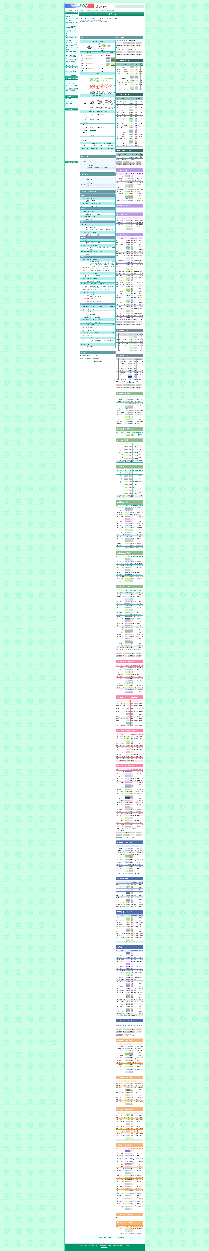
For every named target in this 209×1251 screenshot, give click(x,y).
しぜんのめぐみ (122, 756)
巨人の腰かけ (98, 268)
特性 (98, 73)
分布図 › (112, 306)
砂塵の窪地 (105, 268)
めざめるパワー (121, 776)
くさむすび (121, 280)
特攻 (82, 63)
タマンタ (95, 1237)
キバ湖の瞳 (103, 263)
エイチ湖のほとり (95, 287)
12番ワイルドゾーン (95, 335)
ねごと (121, 275)
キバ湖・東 (96, 263)
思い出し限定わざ (123, 205)
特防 (82, 65)
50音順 (104, 1237)
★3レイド (92, 314)
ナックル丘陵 (100, 270)
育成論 (104, 1242)
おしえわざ (120, 355)
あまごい (121, 264)
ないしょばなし (121, 826)
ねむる (121, 282)
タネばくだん (123, 138)
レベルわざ (120, 60)
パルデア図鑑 (86, 10)
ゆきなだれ (121, 260)
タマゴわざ (120, 214)
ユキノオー (90, 165)
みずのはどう (123, 118)
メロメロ (121, 532)
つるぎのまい (123, 110)
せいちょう (125, 80)
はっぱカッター (125, 75)
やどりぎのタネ (125, 82)
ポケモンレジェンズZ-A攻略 (79, 1242)
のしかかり (123, 112)
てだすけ (121, 295)
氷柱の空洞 (100, 290)
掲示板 (108, 1242)
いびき (121, 523)
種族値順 (122, 1237)
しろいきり (125, 71)
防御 (82, 60)
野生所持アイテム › (94, 135)
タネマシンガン (123, 116)
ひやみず (123, 134)
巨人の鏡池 (104, 264)
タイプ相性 (103, 52)
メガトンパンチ (121, 507)
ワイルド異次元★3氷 (107, 340)
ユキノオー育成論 (86, 355)
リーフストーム (125, 89)
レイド (87, 314)
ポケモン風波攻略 (69, 1242)
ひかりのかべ (121, 516)
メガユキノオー (91, 183)
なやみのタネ (122, 725)
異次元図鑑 (111, 10)
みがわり (123, 127)
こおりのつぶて (125, 73)
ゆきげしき (121, 266)
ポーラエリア (93, 327)
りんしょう (121, 547)
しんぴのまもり (121, 518)
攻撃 (82, 58)
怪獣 (109, 145)
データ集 (100, 1242)
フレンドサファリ (94, 229)
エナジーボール (123, 107)
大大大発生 (86, 301)
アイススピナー (121, 293)
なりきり (122, 718)
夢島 (88, 219)
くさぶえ (121, 676)
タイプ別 (109, 1237)
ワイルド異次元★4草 (95, 340)
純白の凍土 (93, 295)
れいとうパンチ (123, 105)
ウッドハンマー (125, 84)
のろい (121, 317)
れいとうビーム (123, 101)
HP (81, 55)
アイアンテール (123, 368)
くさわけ (123, 136)
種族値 (89, 52)
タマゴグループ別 (115, 1237)
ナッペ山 (92, 309)
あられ (121, 536)
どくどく (121, 771)
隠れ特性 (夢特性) (97, 95)
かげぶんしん (121, 621)
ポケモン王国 (104, 1247)
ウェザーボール (121, 229)
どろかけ (121, 242)
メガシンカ (84, 174)
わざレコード (121, 553)
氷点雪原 (92, 281)
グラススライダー (121, 313)
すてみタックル (121, 222)
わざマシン (120, 94)
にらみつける (125, 67)
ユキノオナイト (91, 185)
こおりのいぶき (121, 815)
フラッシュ (121, 634)
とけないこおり (93, 114)
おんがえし (121, 795)
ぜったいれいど (123, 145)
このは (125, 69)
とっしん (121, 240)
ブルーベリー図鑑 (99, 10)
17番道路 (92, 227)
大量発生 (86, 298)
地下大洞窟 (86, 290)
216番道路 (92, 286)
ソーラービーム (123, 125)
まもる (123, 103)
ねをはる (121, 193)
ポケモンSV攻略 (88, 1242)
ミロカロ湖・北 (96, 264)
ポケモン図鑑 (95, 1242)
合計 (82, 71)
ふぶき (125, 86)
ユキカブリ (90, 161)
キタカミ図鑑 (92, 10)
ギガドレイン (123, 121)
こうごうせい (122, 716)
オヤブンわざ (121, 150)
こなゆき (121, 178)
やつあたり (121, 791)
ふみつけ (121, 220)
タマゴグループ (111, 143)
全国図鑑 (100, 1237)
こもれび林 (106, 261)
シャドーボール (123, 376)
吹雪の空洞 (93, 290)
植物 (112, 145)
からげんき (123, 132)
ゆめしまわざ (121, 1223)
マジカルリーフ (121, 255)
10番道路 (92, 266)
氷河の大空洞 (107, 290)
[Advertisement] (111, 29)
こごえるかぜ (125, 78)
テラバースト (121, 306)
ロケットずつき (122, 751)
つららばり (123, 143)
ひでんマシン (121, 1020)
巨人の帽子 (111, 264)
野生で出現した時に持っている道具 (98, 111)
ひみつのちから (121, 1011)
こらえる (123, 114)
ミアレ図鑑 (106, 10)
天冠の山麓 (93, 301)
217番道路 (99, 286)
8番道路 (92, 261)
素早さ (82, 68)
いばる (123, 140)
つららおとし (124, 343)
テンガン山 (106, 286)
